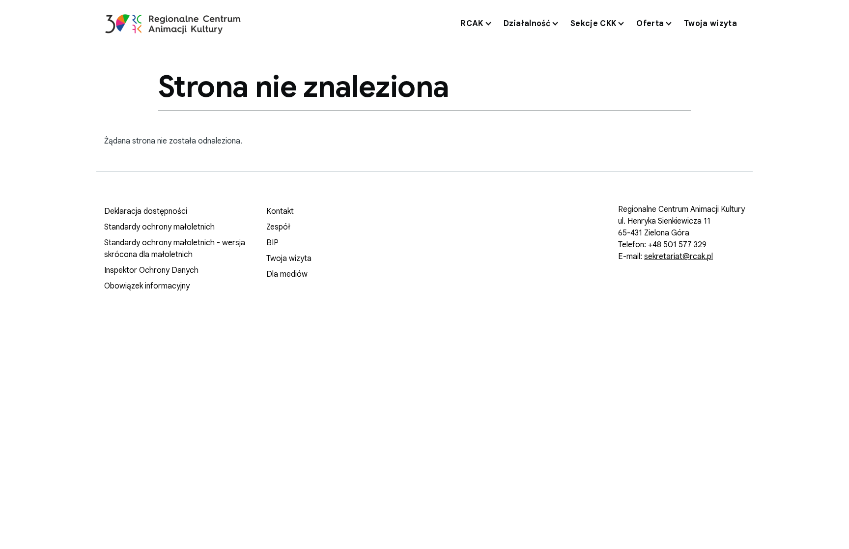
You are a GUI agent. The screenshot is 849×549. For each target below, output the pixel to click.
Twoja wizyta (288, 258)
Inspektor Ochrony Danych (151, 270)
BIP (272, 243)
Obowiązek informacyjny (147, 286)
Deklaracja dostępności (145, 211)
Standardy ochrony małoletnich (159, 227)
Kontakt (280, 211)
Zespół (278, 227)
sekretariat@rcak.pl (678, 256)
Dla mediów (287, 274)
